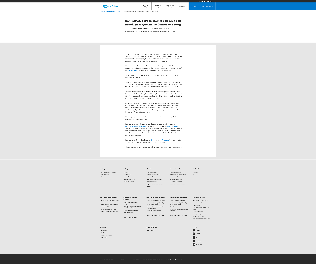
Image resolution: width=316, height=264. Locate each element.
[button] (210, 1)
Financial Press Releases (106, 235)
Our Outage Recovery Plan (176, 179)
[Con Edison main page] (109, 6)
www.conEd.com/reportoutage (136, 126)
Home (103, 11)
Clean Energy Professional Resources (201, 218)
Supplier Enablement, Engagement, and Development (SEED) (156, 207)
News (119, 11)
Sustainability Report (152, 181)
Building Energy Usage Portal (130, 217)
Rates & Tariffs (150, 230)
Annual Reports (104, 230)
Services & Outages (158, 6)
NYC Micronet (133, 70)
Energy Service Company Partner (200, 200)
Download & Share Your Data (131, 210)
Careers (148, 189)
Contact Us (202, 1)
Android (175, 126)
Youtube (198, 241)
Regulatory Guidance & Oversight (155, 184)
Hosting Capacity (197, 214)
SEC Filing (103, 232)
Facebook (165, 140)
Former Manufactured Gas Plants (177, 184)
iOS (168, 126)
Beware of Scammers (129, 181)
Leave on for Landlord (129, 212)
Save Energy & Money (170, 6)
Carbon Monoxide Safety (129, 179)
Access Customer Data (198, 203)
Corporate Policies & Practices (107, 259)
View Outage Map (105, 174)
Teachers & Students (175, 177)
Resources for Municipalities (176, 181)
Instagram (199, 244)
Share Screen (136, 259)
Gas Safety (126, 172)
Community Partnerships (175, 172)
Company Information (152, 172)
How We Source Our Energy (153, 174)
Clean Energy (182, 6)
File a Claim (103, 177)
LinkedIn (198, 233)
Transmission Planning (198, 211)
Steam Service (173, 206)
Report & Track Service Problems (108, 172)
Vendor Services (196, 205)
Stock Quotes (104, 237)
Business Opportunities (198, 216)
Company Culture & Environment (154, 179)
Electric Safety (127, 174)
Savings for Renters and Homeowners (109, 204)
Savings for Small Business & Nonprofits (156, 200)
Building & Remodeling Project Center (109, 211)
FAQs (194, 174)
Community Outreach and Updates (178, 174)
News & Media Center (111, 11)
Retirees (149, 186)
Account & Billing (145, 6)
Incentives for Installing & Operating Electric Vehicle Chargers (132, 207)
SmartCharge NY (105, 206)
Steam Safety (127, 177)
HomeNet (123, 259)
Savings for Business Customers (177, 200)
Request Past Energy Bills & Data (108, 209)
